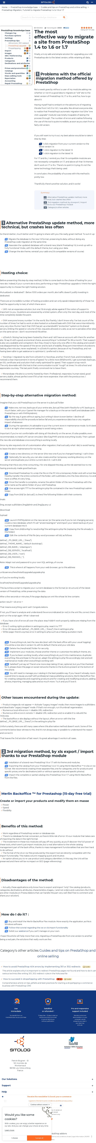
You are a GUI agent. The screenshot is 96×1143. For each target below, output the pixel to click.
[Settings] (92, 2)
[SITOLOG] (46, 2)
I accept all (39, 1138)
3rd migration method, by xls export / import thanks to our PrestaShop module (65, 203)
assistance (23, 931)
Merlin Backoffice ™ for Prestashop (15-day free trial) (46, 794)
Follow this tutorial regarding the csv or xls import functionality (38, 928)
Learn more (9, 1130)
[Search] (87, 2)
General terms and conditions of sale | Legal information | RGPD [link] (67, 1136)
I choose (14, 1138)
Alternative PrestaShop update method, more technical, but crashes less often (65, 198)
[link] (15, 30)
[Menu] (4, 2)
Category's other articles (58, 207)
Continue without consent (39, 1104)
